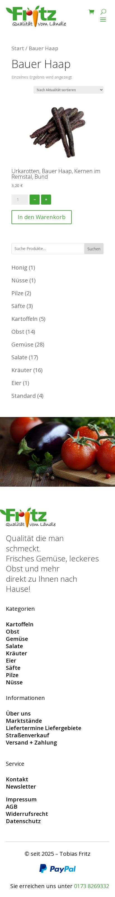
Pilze (12, 675)
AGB (11, 806)
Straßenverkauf (27, 735)
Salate (14, 646)
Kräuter (16, 653)
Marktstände (24, 720)
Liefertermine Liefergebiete (43, 728)
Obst (12, 631)
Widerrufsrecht (27, 814)
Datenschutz (23, 821)
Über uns (18, 713)
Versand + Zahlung (31, 742)
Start (17, 48)
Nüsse (14, 682)
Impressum (21, 799)
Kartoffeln (19, 624)
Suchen (93, 248)
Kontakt (17, 779)
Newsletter (21, 786)
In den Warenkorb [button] (42, 217)
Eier (11, 660)
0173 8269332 (91, 886)
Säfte (13, 667)
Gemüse (17, 639)
